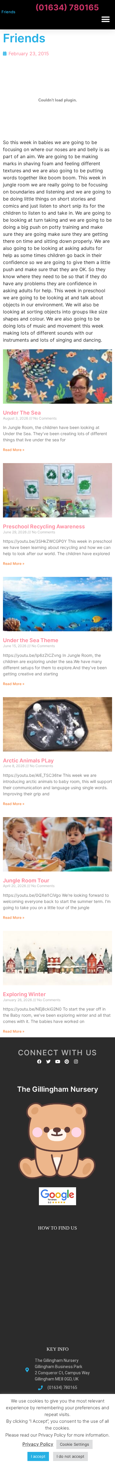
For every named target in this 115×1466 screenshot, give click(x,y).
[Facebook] (39, 1061)
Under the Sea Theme (30, 640)
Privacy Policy (37, 1444)
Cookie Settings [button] (74, 1444)
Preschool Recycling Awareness (44, 526)
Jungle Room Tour (26, 880)
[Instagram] (76, 1061)
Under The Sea (22, 413)
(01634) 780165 (67, 7)
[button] (105, 19)
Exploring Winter (24, 994)
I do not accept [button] (70, 1456)
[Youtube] (57, 1061)
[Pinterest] (67, 1061)
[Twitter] (48, 1061)
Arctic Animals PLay (28, 760)
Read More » (13, 450)
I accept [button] (38, 1456)
